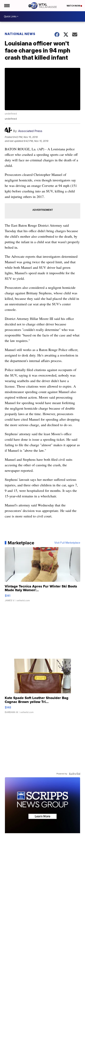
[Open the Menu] (6, 5)
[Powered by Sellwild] (74, 773)
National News (20, 34)
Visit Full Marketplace (67, 542)
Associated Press (30, 131)
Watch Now (73, 6)
